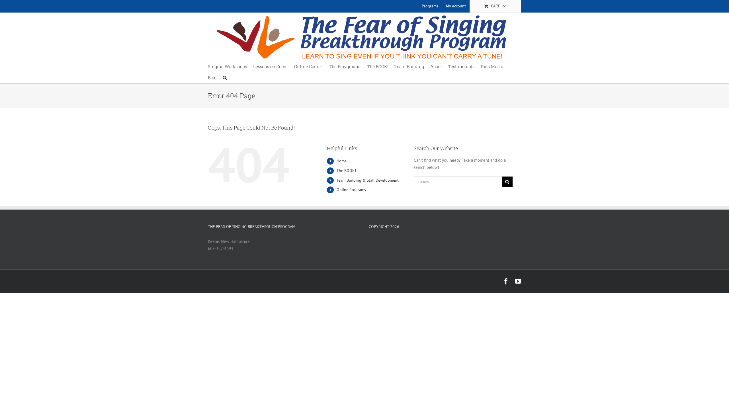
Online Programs (351, 189)
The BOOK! (346, 170)
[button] (225, 77)
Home (342, 160)
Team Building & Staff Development (368, 180)
